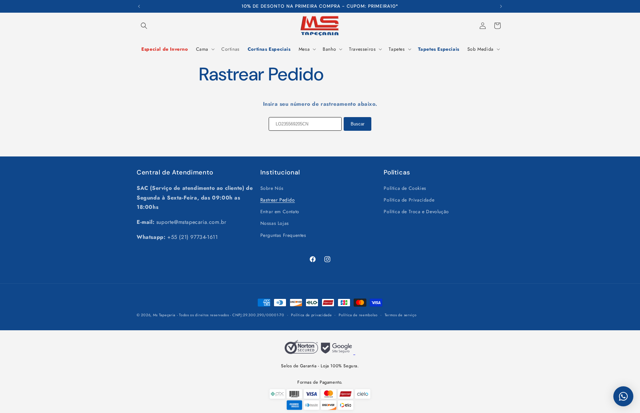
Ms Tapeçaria (164, 315)
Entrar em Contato (279, 211)
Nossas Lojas (274, 223)
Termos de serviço (401, 315)
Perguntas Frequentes (283, 235)
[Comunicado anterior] (139, 6)
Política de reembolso (358, 315)
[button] (144, 25)
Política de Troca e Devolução (416, 211)
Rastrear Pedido (277, 199)
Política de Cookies (405, 187)
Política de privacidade (311, 315)
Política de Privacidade (409, 199)
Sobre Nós (272, 187)
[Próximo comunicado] (501, 6)
